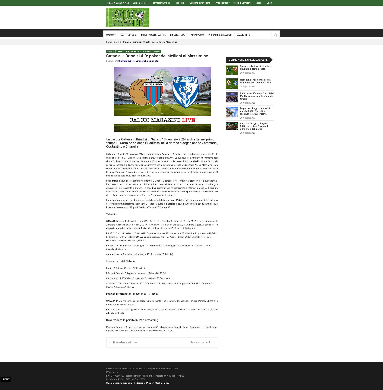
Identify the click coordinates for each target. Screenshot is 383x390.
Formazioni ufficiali (161, 3)
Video (258, 3)
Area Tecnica (222, 3)
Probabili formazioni (220, 35)
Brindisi (110, 52)
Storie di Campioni (242, 3)
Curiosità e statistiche (200, 3)
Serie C (117, 42)
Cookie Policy (162, 383)
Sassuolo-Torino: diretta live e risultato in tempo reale (256, 67)
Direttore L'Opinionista (147, 61)
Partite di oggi (128, 35)
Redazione (139, 383)
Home (109, 42)
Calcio (110, 35)
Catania (120, 52)
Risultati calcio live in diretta (138, 52)
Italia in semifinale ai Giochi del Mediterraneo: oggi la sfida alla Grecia (257, 96)
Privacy (150, 383)
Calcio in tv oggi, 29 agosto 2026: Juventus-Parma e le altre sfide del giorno (254, 126)
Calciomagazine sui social (119, 383)
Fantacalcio (197, 35)
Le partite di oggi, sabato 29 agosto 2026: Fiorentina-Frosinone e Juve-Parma (255, 111)
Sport (269, 3)
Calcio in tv (243, 35)
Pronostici (179, 3)
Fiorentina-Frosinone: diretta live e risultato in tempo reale (255, 81)
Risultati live (177, 35)
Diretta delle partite (153, 35)
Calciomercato (140, 3)
